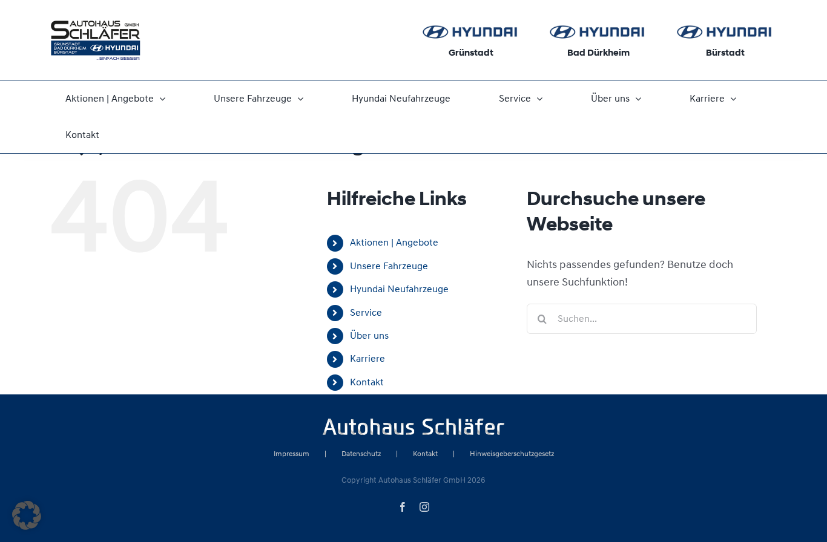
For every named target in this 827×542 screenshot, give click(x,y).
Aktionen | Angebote (394, 243)
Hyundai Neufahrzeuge (399, 289)
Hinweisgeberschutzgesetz (512, 454)
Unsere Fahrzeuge (389, 266)
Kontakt (367, 382)
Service (366, 313)
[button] (26, 515)
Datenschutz (361, 454)
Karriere (367, 359)
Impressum (291, 454)
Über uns (369, 336)
